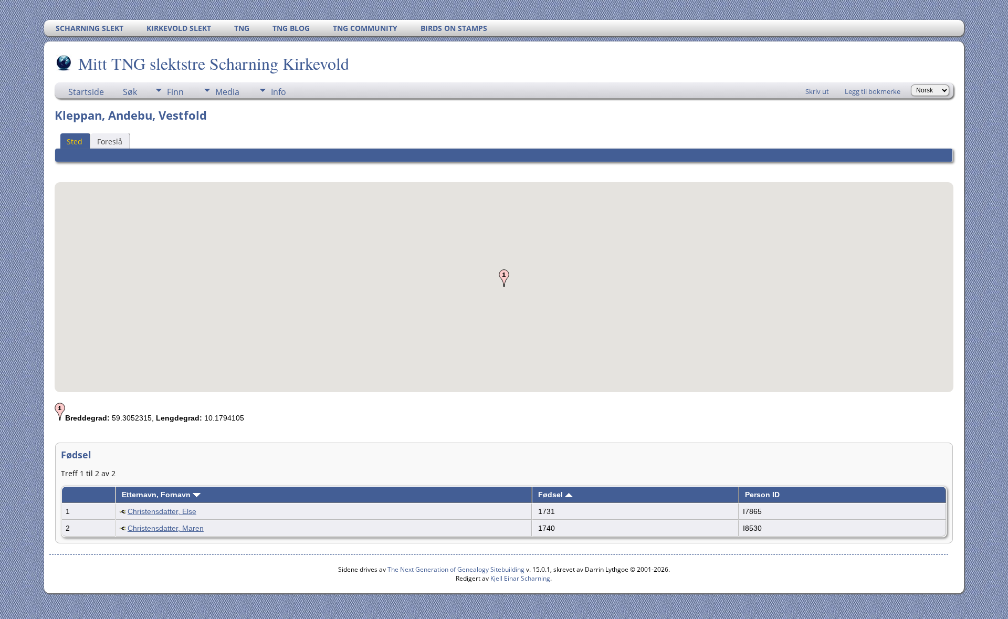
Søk (130, 92)
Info (278, 92)
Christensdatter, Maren (166, 528)
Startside (86, 92)
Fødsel (551, 494)
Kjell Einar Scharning (520, 578)
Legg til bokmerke (872, 91)
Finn (175, 92)
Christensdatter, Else (162, 511)
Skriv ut (817, 91)
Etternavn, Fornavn (157, 494)
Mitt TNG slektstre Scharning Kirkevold (213, 63)
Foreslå (109, 141)
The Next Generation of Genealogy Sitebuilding (455, 569)
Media (227, 92)
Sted (74, 141)
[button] (504, 278)
